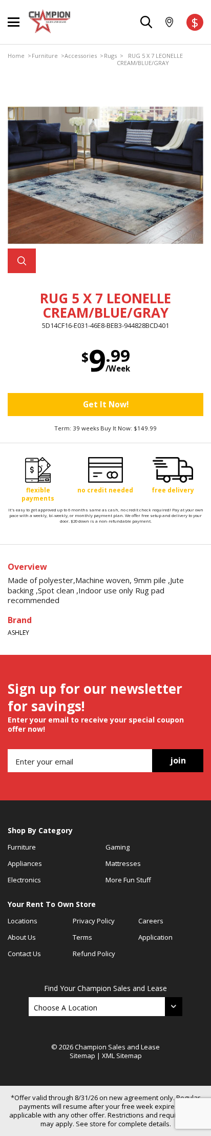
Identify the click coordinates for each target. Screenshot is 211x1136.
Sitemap (82, 1055)
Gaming (118, 847)
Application (155, 937)
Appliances (25, 863)
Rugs (110, 55)
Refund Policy (94, 953)
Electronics (24, 879)
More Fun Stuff (128, 879)
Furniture (45, 55)
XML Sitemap (122, 1055)
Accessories (81, 55)
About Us (22, 937)
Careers (150, 920)
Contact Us (24, 953)
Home (16, 55)
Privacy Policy (94, 920)
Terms (82, 937)
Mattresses (123, 863)
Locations (22, 920)
